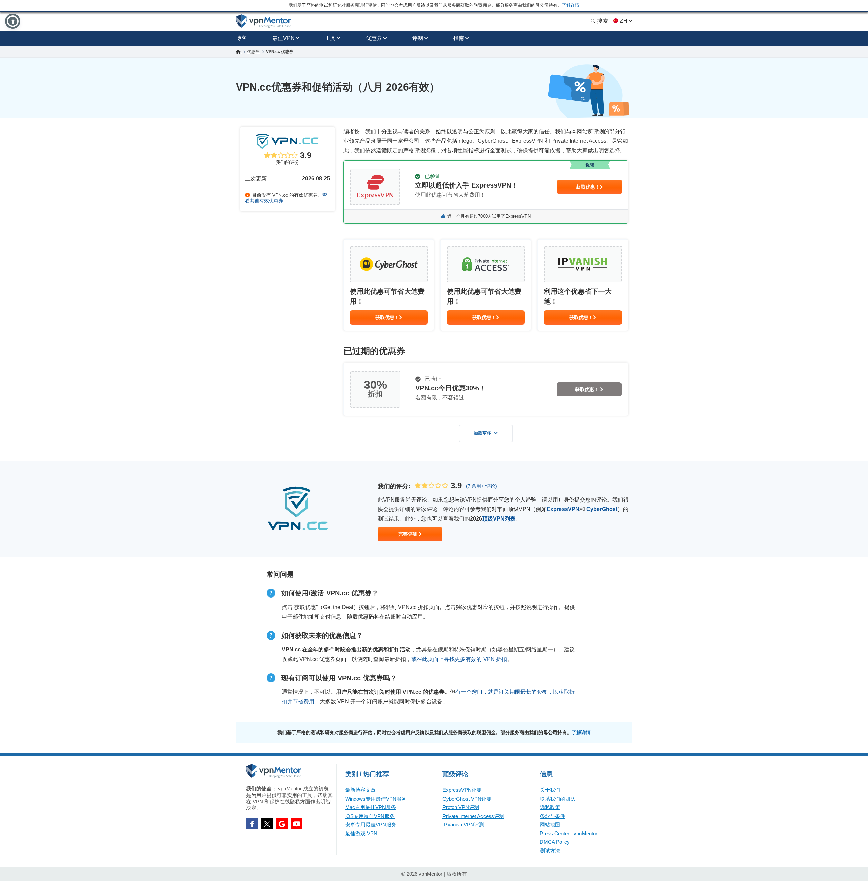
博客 (241, 38)
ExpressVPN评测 (462, 790)
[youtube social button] (296, 823)
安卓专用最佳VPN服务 (370, 824)
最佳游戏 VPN (361, 833)
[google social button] (282, 823)
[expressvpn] (486, 192)
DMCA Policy (555, 842)
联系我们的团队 (557, 799)
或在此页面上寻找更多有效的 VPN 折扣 (459, 659)
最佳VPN (283, 38)
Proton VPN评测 (460, 807)
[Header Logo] (263, 21)
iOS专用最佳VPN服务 (370, 816)
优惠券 (374, 38)
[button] (13, 21)
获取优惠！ (588, 187)
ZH (623, 21)
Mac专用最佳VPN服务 (370, 807)
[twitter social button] (267, 823)
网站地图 (550, 824)
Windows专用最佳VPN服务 (376, 799)
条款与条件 (552, 816)
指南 (458, 38)
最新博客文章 (360, 790)
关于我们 (550, 790)
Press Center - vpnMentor (568, 833)
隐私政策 (550, 807)
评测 (417, 38)
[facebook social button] (252, 823)
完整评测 (408, 534)
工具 (330, 38)
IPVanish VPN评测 (463, 824)
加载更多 (482, 433)
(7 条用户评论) (481, 486)
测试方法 (550, 851)
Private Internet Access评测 (473, 816)
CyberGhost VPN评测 (467, 799)
